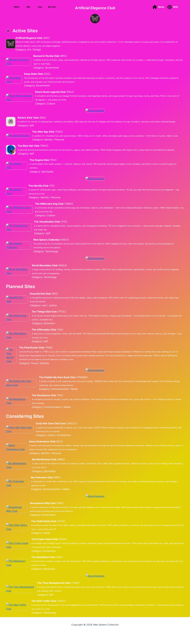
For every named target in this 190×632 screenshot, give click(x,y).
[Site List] (95, 18)
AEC (28, 7)
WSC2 (16, 7)
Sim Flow (52, 7)
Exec (40, 7)
